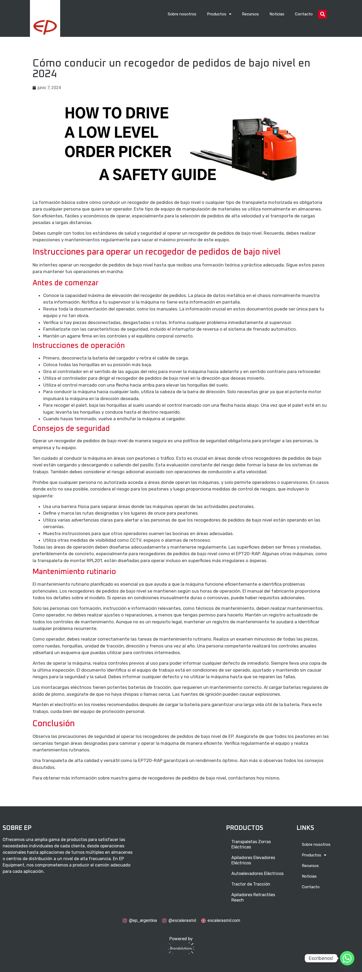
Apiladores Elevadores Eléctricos (253, 860)
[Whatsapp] (347, 958)
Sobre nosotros (182, 14)
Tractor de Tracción (250, 884)
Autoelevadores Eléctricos (257, 873)
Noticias (277, 14)
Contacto (304, 14)
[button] (322, 14)
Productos (216, 14)
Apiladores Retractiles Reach (253, 897)
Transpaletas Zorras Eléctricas (251, 844)
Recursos (250, 14)
